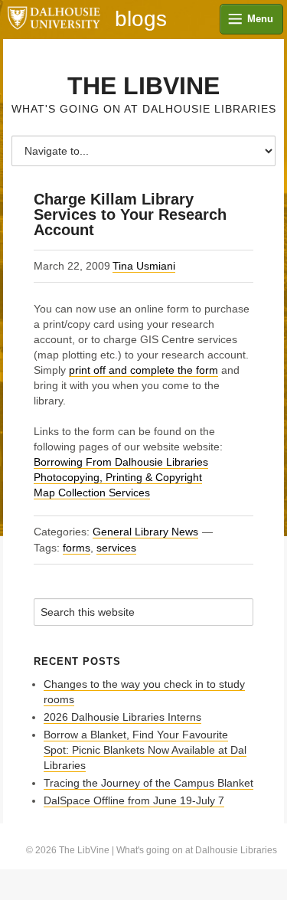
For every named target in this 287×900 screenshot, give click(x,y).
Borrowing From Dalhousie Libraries (121, 462)
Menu (260, 19)
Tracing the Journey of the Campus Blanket (148, 783)
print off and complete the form (143, 370)
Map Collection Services (92, 492)
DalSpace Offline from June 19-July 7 (134, 800)
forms (76, 548)
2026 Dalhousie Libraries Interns (122, 717)
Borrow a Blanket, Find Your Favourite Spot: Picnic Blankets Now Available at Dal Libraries (145, 749)
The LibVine (143, 86)
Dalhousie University (53, 19)
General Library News (145, 531)
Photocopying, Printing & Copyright (118, 477)
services (116, 548)
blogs (141, 19)
